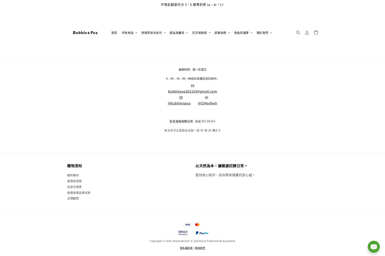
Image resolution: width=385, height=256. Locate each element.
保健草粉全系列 (151, 32)
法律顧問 (73, 198)
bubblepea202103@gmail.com (192, 91)
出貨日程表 (74, 187)
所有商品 (128, 32)
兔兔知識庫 (241, 32)
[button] (298, 32)
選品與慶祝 (177, 32)
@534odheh (207, 103)
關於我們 (262, 32)
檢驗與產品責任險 (79, 192)
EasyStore (229, 241)
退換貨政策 (74, 181)
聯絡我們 (200, 248)
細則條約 (73, 175)
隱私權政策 (186, 248)
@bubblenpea (179, 103)
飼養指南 (220, 32)
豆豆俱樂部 (199, 32)
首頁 (114, 33)
